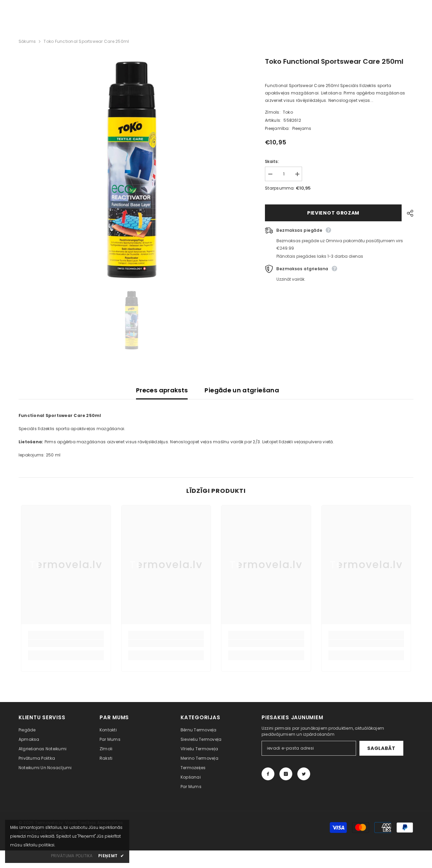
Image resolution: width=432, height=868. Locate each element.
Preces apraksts (162, 390)
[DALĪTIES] (407, 213)
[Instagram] (285, 773)
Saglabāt (381, 748)
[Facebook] (268, 773)
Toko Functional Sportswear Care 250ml (334, 61)
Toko (288, 112)
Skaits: (272, 161)
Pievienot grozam (333, 212)
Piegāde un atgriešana (242, 390)
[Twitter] (303, 773)
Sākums (27, 41)
